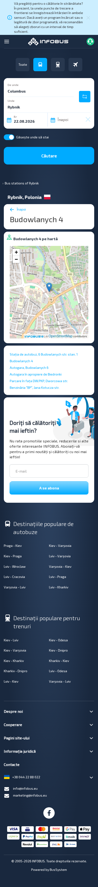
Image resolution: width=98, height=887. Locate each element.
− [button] (16, 259)
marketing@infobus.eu (30, 795)
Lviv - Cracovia (14, 577)
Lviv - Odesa (58, 671)
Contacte (12, 764)
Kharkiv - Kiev (59, 661)
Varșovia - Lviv (14, 587)
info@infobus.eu (25, 788)
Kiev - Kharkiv (14, 661)
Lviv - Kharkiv (58, 587)
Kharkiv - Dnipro (15, 671)
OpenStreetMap (61, 335)
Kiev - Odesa (58, 640)
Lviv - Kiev (11, 681)
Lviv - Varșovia (60, 556)
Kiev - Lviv (11, 640)
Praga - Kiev (13, 546)
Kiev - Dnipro (58, 650)
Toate (22, 64)
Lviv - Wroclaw (15, 566)
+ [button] (16, 252)
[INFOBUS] (48, 41)
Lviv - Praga (57, 577)
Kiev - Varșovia (60, 546)
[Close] (88, 17)
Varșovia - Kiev (60, 566)
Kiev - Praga (13, 556)
